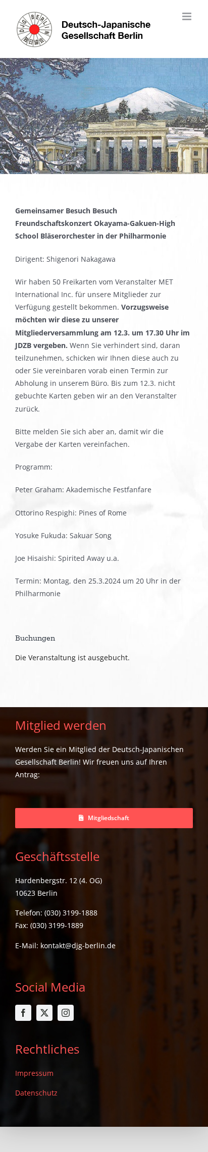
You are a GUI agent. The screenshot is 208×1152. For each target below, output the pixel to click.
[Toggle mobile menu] (187, 16)
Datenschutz (36, 1093)
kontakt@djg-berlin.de (78, 945)
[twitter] (44, 1013)
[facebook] (23, 1013)
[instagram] (66, 1013)
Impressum (34, 1073)
